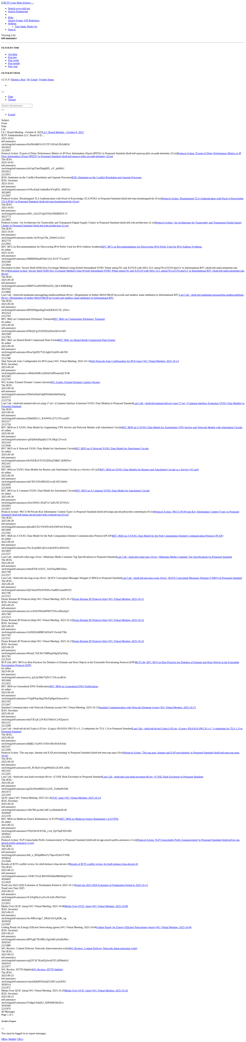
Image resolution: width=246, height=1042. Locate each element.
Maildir (12, 1039)
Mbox (4, 1039)
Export (11, 114)
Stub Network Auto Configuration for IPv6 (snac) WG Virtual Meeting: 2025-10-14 (134, 361)
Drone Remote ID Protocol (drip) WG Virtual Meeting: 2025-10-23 (108, 641)
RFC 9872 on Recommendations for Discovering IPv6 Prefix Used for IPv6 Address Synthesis (152, 246)
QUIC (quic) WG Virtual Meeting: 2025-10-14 (76, 797)
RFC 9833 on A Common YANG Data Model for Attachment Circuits (112, 490)
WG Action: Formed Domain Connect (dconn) (75, 382)
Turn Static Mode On (26, 26)
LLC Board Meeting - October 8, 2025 (63, 132)
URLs (20, 1039)
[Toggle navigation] (32, 3)
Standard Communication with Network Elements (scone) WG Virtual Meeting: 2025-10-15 (147, 707)
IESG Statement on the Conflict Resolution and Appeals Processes (106, 177)
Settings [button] (12, 23)
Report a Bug (18, 79)
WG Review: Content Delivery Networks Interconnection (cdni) (103, 948)
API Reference (31, 20)
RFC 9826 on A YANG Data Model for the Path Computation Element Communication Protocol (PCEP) (167, 535)
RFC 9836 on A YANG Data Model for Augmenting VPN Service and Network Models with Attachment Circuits (182, 427)
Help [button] (10, 17)
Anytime (12, 54)
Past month (14, 63)
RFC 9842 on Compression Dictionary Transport (79, 319)
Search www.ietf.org (19, 8)
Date (10, 96)
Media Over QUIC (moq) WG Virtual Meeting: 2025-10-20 (96, 990)
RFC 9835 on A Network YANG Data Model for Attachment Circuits (112, 448)
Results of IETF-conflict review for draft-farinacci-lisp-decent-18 (104, 864)
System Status (46, 79)
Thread (12, 99)
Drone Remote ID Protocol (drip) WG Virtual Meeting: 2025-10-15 (108, 599)
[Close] (2, 1028)
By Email (32, 79)
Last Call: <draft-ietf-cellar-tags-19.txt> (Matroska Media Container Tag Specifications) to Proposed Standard (174, 556)
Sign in (12, 29)
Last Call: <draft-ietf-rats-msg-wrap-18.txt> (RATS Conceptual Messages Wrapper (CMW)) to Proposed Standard (182, 578)
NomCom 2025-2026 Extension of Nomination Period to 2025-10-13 (111, 885)
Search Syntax (15, 20)
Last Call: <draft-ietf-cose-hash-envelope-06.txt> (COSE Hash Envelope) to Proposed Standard (152, 776)
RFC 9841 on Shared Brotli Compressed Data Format (86, 340)
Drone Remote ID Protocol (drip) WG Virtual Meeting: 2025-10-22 (108, 620)
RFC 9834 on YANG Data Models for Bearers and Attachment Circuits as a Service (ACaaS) (149, 469)
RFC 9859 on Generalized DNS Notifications (74, 686)
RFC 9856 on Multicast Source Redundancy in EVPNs (89, 818)
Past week (13, 60)
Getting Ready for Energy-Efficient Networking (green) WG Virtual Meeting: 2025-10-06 (143, 927)
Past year (13, 66)
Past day (12, 57)
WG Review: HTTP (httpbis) (47, 969)
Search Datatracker (18, 11)
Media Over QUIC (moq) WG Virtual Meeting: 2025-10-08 (96, 906)
